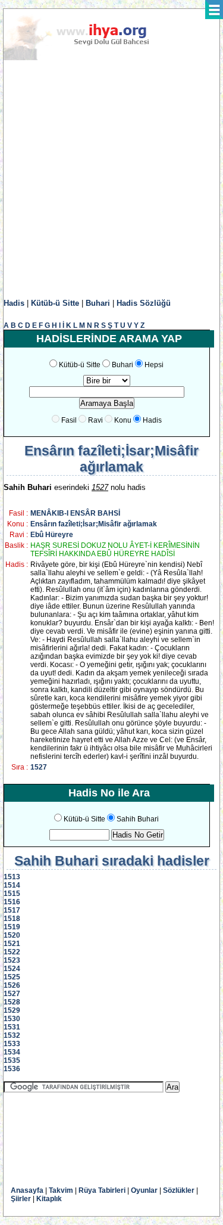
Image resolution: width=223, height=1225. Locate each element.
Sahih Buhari (138, 819)
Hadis (14, 303)
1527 (38, 767)
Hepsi (154, 365)
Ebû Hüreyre (51, 535)
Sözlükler (178, 1190)
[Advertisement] (111, 179)
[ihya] (87, 58)
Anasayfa (27, 1190)
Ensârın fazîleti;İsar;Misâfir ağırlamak (93, 524)
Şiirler (21, 1199)
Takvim (61, 1190)
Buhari (98, 303)
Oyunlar (144, 1190)
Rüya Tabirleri (101, 1190)
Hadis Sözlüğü (144, 303)
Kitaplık (49, 1199)
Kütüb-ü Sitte (55, 303)
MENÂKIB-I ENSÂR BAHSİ (75, 513)
